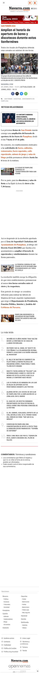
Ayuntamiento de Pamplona (13, 244)
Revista (23, 619)
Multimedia (25, 622)
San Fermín (26, 130)
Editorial (6, 616)
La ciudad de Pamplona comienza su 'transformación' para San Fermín (25, 170)
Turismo (25, 647)
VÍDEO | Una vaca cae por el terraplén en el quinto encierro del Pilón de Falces (22, 438)
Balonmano (25, 607)
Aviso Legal (26, 638)
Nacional (24, 616)
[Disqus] (19, 499)
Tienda (24, 651)
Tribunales (7, 604)
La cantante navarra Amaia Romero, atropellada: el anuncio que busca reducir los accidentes (25, 119)
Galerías (24, 625)
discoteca (17, 99)
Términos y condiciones (25, 454)
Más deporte (26, 612)
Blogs (5, 622)
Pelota (24, 604)
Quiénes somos (9, 638)
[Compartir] (13, 93)
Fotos (21, 22)
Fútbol (24, 599)
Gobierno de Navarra (10, 307)
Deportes (24, 596)
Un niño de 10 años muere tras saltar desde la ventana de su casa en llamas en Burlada (22, 341)
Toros (11, 22)
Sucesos (6, 602)
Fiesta (16, 22)
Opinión (5, 614)
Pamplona (27, 136)
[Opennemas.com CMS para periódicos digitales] (19, 668)
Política (6, 599)
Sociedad (6, 607)
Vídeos (27, 22)
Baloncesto (25, 602)
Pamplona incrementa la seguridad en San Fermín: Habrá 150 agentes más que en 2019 (25, 317)
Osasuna (6, 628)
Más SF (33, 22)
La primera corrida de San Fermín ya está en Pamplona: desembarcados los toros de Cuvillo (26, 267)
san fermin (8, 99)
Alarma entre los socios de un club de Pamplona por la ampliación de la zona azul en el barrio (21, 394)
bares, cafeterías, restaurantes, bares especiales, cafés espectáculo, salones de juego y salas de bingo (18, 152)
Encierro (5, 22)
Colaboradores (8, 619)
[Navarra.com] (19, 8)
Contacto (7, 642)
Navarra (5, 596)
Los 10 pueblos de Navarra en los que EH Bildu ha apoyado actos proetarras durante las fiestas (22, 385)
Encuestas (7, 624)
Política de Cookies (10, 648)
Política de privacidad (11, 652)
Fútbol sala (25, 610)
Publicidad (7, 645)
